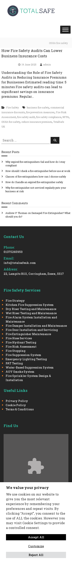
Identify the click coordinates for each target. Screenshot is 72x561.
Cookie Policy (16, 405)
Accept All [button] (36, 537)
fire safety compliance (48, 117)
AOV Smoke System (20, 372)
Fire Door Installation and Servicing (32, 330)
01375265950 (13, 252)
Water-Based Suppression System (30, 367)
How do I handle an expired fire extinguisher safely (34, 182)
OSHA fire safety (10, 121)
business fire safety (38, 107)
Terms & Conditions (20, 409)
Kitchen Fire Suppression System (30, 305)
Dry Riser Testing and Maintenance (31, 309)
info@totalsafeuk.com (20, 263)
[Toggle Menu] (65, 29)
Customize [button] (36, 546)
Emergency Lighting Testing (26, 359)
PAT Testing (14, 363)
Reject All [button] (36, 555)
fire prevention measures (40, 112)
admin (47, 64)
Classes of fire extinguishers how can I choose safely (35, 176)
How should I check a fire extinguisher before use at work (37, 171)
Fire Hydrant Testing (21, 342)
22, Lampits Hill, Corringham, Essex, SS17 (34, 274)
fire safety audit (26, 117)
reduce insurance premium (36, 121)
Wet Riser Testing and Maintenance (31, 313)
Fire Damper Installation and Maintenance (36, 326)
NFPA (65, 117)
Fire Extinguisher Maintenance (28, 334)
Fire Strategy (15, 300)
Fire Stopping (15, 351)
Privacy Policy (17, 401)
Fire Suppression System (23, 355)
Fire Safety (12, 107)
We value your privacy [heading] (27, 487)
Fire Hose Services (19, 338)
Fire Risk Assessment (21, 346)
